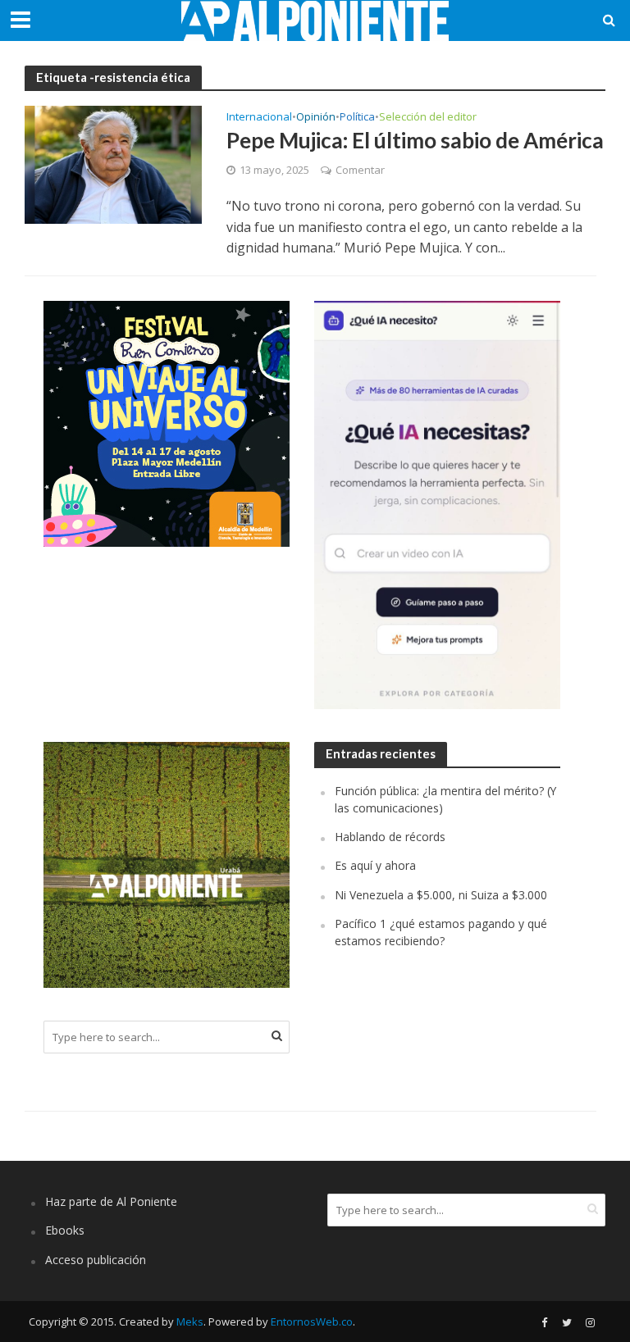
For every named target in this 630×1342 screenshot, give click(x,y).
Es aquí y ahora (375, 865)
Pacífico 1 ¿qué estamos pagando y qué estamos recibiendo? (441, 932)
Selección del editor (428, 117)
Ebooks (64, 1230)
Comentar (360, 169)
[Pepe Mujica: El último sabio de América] (113, 163)
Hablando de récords (390, 836)
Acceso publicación (95, 1259)
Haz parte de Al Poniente (111, 1201)
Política (357, 117)
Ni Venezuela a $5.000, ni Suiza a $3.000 (441, 895)
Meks (189, 1321)
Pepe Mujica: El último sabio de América (415, 140)
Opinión (316, 117)
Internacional (259, 117)
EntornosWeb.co (312, 1321)
